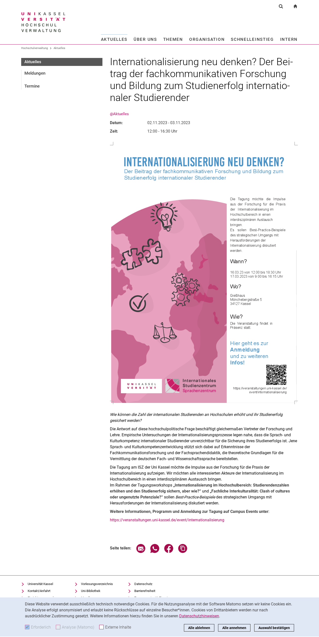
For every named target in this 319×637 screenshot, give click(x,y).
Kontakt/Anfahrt (39, 591)
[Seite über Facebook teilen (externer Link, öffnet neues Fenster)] (168, 551)
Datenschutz (143, 584)
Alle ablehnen (199, 628)
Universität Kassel (40, 584)
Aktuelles (114, 39)
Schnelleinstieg (252, 39)
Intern (289, 39)
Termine (32, 86)
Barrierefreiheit (144, 591)
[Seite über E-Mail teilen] (140, 551)
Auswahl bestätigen (274, 628)
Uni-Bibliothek (90, 591)
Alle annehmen (234, 628)
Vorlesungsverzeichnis (97, 584)
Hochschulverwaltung (34, 48)
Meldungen (34, 73)
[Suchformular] (280, 6)
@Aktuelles (119, 114)
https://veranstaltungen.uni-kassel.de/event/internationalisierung (167, 520)
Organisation (207, 39)
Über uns (145, 39)
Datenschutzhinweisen (199, 616)
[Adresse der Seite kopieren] (182, 551)
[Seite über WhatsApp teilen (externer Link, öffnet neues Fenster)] (154, 551)
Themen (173, 39)
